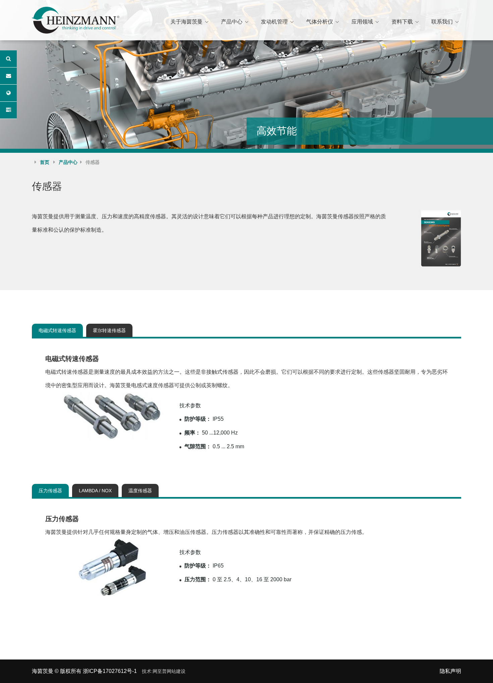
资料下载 (402, 22)
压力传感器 (50, 490)
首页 (44, 162)
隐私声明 (450, 671)
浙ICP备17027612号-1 (110, 671)
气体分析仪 (319, 22)
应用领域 (362, 22)
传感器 (93, 162)
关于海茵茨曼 (186, 22)
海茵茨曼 (42, 671)
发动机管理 (274, 22)
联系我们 (442, 22)
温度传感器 (140, 490)
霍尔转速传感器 (109, 330)
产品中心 (231, 22)
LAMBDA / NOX (95, 490)
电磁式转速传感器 (57, 330)
